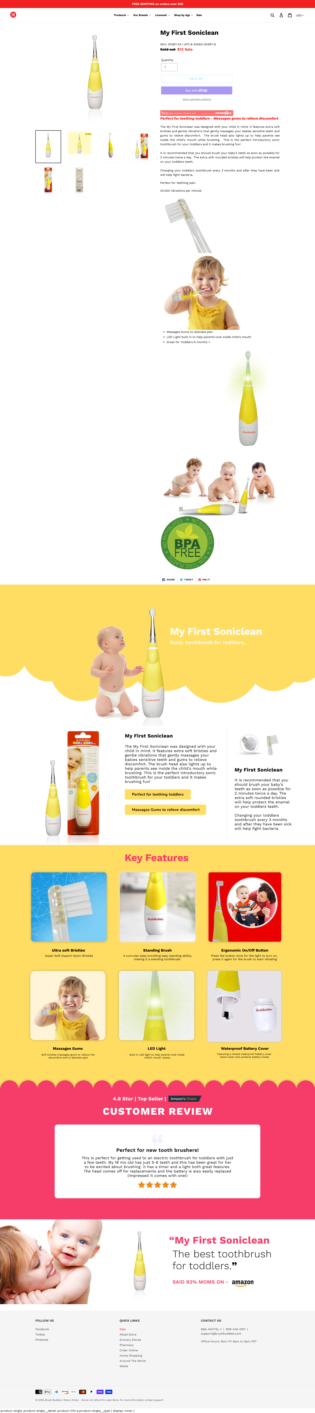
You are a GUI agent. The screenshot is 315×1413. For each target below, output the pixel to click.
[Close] (202, 637)
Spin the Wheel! (157, 770)
